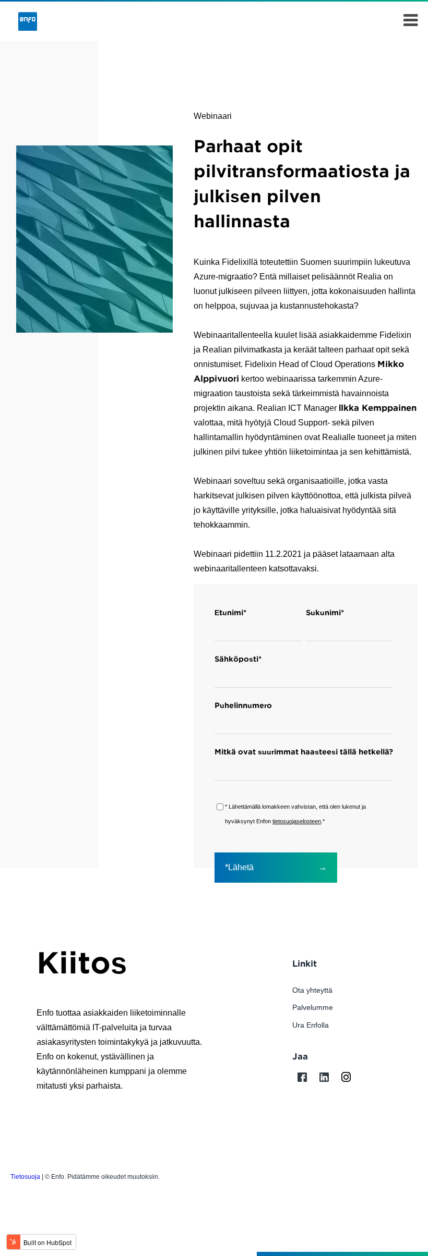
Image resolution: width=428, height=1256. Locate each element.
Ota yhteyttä (312, 990)
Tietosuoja (25, 1176)
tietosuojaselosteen (296, 821)
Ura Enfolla (310, 1025)
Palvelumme (312, 1007)
